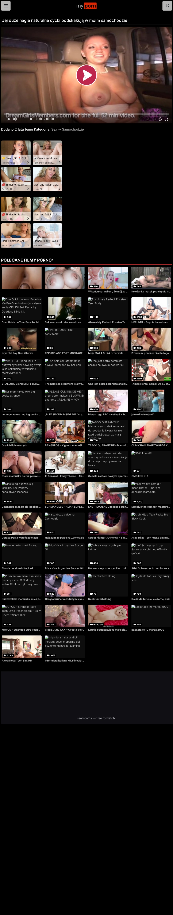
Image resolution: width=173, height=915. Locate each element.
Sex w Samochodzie (67, 129)
